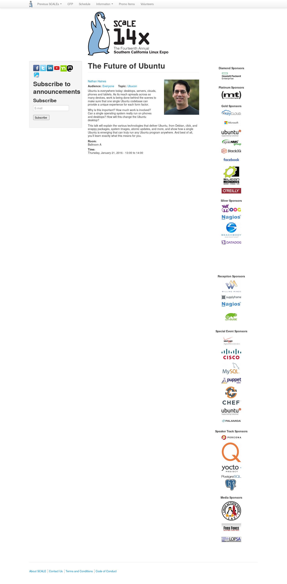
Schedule (84, 4)
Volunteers (147, 4)
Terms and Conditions (79, 571)
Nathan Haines (97, 81)
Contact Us (56, 571)
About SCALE (37, 571)
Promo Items (127, 4)
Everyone (108, 86)
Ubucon (132, 86)
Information (103, 4)
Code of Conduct (106, 571)
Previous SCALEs (48, 4)
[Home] (30, 4)
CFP (70, 4)
